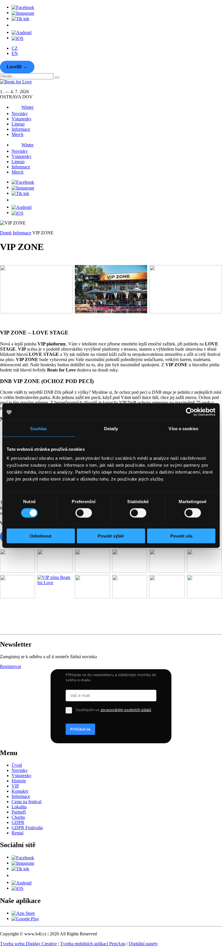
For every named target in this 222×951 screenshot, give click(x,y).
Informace (21, 129)
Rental (17, 832)
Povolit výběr (111, 536)
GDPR (18, 822)
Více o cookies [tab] (183, 428)
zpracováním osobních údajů (125, 709)
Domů (6, 232)
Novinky (20, 113)
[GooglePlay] (22, 32)
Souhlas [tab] (38, 428)
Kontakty (20, 791)
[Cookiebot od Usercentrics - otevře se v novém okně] (190, 411)
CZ (15, 48)
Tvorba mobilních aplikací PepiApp (92, 943)
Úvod (17, 765)
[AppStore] (17, 37)
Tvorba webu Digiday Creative (28, 943)
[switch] (83, 512)
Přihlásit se (80, 729)
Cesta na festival (26, 801)
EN (15, 53)
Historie (19, 780)
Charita (18, 817)
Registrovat (10, 666)
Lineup (18, 124)
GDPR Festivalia (27, 827)
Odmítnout (40, 536)
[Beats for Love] (14, 629)
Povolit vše (181, 536)
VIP (15, 785)
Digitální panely (143, 943)
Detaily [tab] (111, 428)
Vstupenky (22, 118)
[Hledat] (57, 77)
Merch (17, 134)
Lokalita (19, 806)
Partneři (19, 812)
